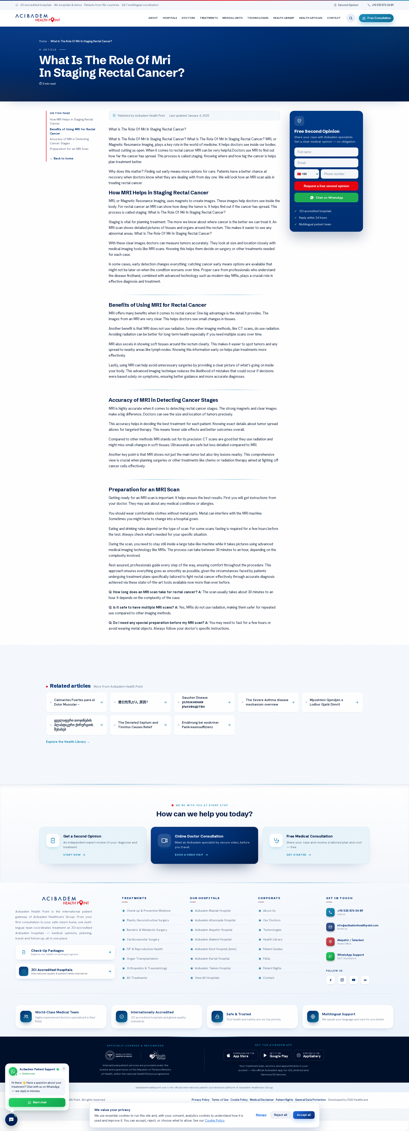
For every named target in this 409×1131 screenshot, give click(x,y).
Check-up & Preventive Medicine (149, 911)
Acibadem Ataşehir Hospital (213, 930)
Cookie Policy (239, 1100)
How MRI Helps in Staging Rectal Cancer (71, 121)
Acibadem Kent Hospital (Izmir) (215, 949)
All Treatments (137, 978)
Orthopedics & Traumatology (147, 968)
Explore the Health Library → (68, 742)
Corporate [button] (269, 898)
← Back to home (61, 158)
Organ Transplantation (142, 958)
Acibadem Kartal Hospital (212, 958)
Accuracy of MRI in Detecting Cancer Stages (69, 141)
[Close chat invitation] (64, 1068)
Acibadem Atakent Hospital (213, 939)
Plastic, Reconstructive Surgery (148, 920)
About (153, 18)
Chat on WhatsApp (329, 197)
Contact (334, 18)
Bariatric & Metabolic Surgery (147, 930)
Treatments (209, 18)
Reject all (280, 1115)
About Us (269, 911)
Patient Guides (273, 949)
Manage (261, 1115)
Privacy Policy (200, 1100)
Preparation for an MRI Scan (69, 149)
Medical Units (232, 18)
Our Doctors (272, 920)
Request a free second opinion (326, 186)
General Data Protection (310, 1100)
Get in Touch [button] (339, 898)
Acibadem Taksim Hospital (213, 968)
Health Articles (311, 18)
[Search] (350, 18)
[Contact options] (11, 1120)
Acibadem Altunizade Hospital (215, 920)
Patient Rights (272, 968)
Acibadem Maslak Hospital (213, 911)
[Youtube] (353, 979)
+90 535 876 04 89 (383, 5)
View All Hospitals (207, 978)
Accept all (304, 1115)
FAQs (266, 958)
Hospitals (170, 18)
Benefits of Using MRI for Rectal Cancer (72, 131)
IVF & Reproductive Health (145, 949)
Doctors (188, 18)
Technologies (257, 18)
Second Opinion (348, 5)
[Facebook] (330, 979)
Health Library (283, 18)
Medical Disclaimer (262, 1100)
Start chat (39, 1102)
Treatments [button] (134, 898)
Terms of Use (220, 1100)
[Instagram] (342, 979)
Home (43, 41)
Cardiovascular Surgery (143, 939)
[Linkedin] (365, 979)
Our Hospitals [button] (205, 898)
